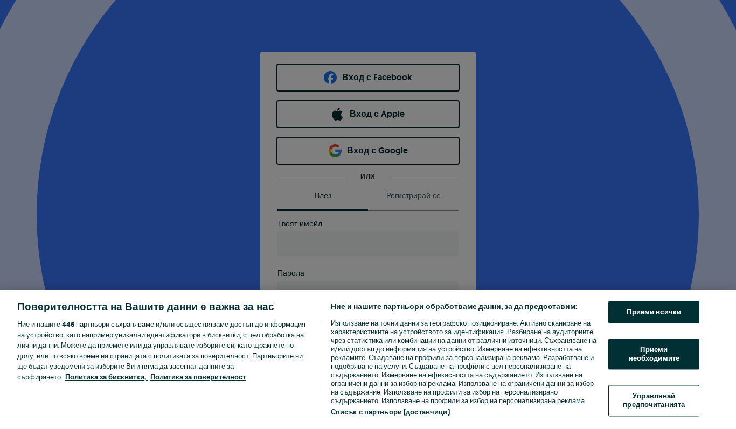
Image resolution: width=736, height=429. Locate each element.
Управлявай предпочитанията (654, 401)
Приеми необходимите (654, 354)
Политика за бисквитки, (106, 377)
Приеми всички (654, 312)
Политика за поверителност (198, 377)
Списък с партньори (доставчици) (390, 412)
